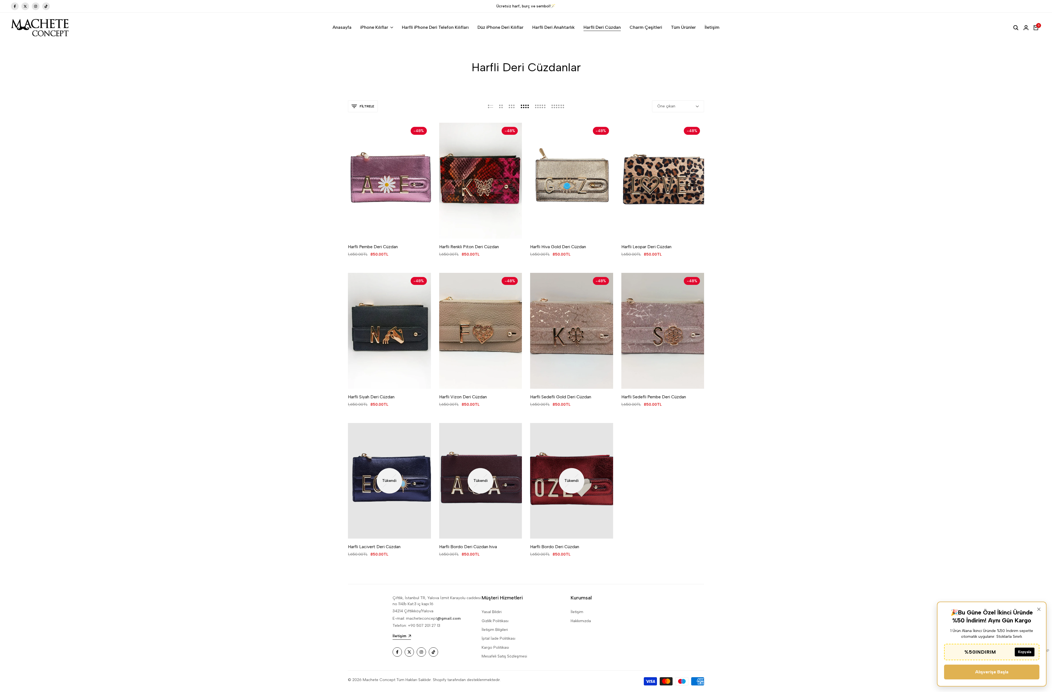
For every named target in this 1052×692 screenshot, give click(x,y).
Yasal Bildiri (492, 612)
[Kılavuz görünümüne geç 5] (540, 106)
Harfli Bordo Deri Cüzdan (554, 546)
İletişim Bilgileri (495, 629)
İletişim (577, 612)
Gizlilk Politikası (495, 621)
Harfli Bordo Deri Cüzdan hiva (468, 546)
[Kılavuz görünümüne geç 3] (511, 106)
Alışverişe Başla (991, 671)
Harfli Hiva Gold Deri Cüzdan (558, 246)
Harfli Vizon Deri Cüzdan (463, 396)
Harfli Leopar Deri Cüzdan (646, 246)
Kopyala (1024, 652)
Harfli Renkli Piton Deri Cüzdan (469, 246)
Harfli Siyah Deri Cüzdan (371, 396)
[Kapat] (1039, 609)
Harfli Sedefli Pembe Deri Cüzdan (653, 396)
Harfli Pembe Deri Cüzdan (373, 246)
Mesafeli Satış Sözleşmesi (504, 656)
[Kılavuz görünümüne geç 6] (557, 106)
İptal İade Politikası (498, 638)
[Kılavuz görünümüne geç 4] (524, 106)
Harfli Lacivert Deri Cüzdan (374, 546)
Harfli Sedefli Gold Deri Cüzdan (560, 396)
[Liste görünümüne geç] (490, 106)
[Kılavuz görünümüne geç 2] (501, 106)
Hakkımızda (581, 621)
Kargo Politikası (495, 647)
